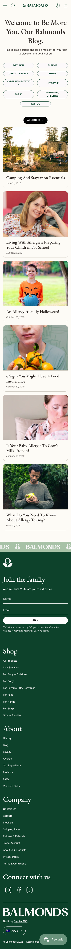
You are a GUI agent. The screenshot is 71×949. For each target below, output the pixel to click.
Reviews (8, 772)
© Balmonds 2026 (13, 941)
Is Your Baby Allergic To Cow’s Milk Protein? (32, 448)
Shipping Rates (11, 829)
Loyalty (7, 751)
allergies (34, 120)
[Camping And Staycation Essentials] (35, 149)
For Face (8, 694)
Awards (7, 758)
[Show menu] (5, 5)
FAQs (6, 779)
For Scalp (8, 708)
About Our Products (14, 849)
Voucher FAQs (11, 786)
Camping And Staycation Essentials (35, 177)
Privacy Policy (11, 630)
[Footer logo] (7, 562)
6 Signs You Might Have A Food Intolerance (32, 379)
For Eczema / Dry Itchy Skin (19, 687)
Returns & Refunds (14, 836)
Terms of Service (33, 630)
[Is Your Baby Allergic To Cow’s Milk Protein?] (35, 417)
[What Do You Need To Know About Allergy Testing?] (35, 486)
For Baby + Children (15, 674)
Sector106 (20, 921)
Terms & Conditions (14, 863)
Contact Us (9, 808)
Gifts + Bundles (12, 715)
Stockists (8, 822)
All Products (10, 660)
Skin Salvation (11, 667)
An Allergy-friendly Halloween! (32, 311)
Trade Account (11, 842)
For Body (8, 681)
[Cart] (66, 5)
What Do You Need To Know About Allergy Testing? (31, 518)
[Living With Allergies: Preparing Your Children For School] (35, 214)
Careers (7, 815)
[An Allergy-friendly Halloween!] (35, 283)
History (7, 738)
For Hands (9, 701)
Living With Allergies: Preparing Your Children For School (33, 245)
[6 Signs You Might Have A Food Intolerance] (35, 348)
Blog (5, 744)
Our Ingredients (12, 765)
